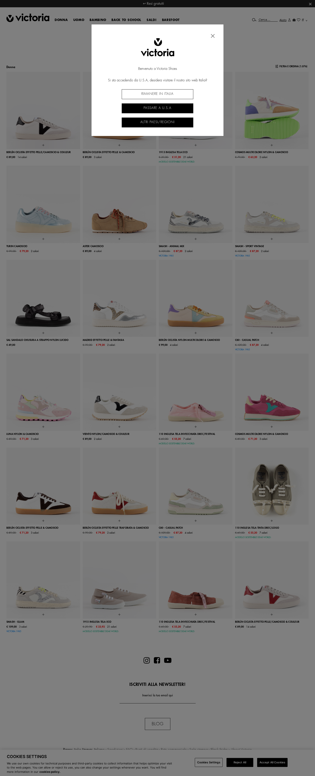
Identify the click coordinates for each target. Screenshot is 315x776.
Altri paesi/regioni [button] (157, 122)
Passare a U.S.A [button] (157, 108)
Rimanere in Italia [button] (157, 94)
